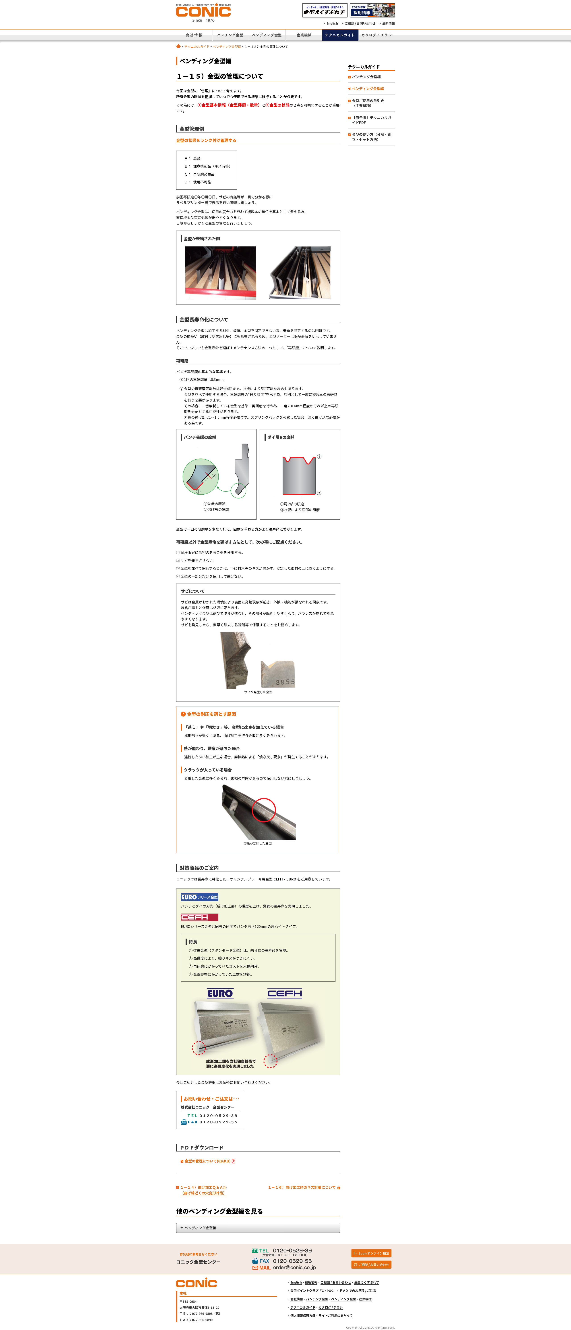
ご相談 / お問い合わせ (360, 23)
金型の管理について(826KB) (208, 1161)
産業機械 (365, 1299)
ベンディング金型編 (227, 46)
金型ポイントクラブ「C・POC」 (313, 1290)
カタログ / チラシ (331, 1307)
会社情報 (296, 1299)
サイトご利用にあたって (336, 1315)
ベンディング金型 (343, 1299)
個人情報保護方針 (302, 1315)
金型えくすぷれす (366, 1282)
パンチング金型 (317, 1299)
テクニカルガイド (196, 46)
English (332, 23)
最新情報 (388, 23)
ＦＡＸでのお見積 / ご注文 (357, 1290)
